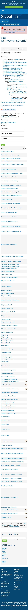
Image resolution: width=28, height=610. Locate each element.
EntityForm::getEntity (6, 295)
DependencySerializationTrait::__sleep (10, 264)
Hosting (16, 574)
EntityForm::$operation (6, 274)
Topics (3, 549)
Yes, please (8, 6)
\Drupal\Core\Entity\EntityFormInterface (14, 79)
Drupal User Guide (5, 583)
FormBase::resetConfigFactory (8, 370)
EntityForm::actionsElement (7, 280)
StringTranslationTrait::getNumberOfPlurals (11, 474)
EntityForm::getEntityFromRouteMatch (10, 300)
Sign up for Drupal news (6, 574)
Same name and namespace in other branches (13, 48)
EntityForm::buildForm (6, 290)
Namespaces (5, 558)
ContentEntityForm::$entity (7, 151)
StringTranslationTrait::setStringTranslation (11, 481)
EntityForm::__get (5, 335)
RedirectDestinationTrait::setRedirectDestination (12, 461)
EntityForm (19, 76)
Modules (16, 586)
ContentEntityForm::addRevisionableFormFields (12, 164)
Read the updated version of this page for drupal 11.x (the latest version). (14, 31)
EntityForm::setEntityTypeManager (9, 325)
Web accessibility (5, 591)
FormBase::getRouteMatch (7, 359)
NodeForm (20, 91)
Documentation (4, 580)
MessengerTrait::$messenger (8, 402)
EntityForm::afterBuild (6, 286)
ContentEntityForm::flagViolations (9, 176)
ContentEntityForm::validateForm (9, 244)
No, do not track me (17, 6)
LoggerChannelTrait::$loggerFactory (9, 392)
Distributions (17, 589)
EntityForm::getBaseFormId (7, 293)
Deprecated (4, 559)
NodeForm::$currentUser (7, 407)
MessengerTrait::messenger (7, 404)
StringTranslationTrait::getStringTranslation (11, 478)
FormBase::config (5, 345)
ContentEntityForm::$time (7, 161)
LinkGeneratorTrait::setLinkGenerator (10, 389)
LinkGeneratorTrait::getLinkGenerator (10, 381)
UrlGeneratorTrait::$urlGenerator (8, 507)
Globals (3, 555)
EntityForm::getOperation (7, 308)
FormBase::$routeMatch (6, 342)
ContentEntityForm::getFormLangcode (10, 192)
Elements (4, 562)
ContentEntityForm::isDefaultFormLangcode (11, 207)
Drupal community (14, 526)
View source (3, 124)
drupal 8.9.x (4, 21)
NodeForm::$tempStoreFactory (8, 413)
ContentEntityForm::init (6, 199)
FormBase (17, 59)
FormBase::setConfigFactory (7, 373)
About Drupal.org (5, 593)
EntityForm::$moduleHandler (8, 271)
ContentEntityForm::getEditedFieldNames (11, 185)
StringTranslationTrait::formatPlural (9, 469)
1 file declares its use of (12, 105)
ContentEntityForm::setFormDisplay (9, 216)
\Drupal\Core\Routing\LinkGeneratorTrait (12, 68)
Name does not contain (6, 133)
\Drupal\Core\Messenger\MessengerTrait (12, 71)
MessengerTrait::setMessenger (8, 405)
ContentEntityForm (21, 84)
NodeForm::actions (5, 416)
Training (16, 572)
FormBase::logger (5, 361)
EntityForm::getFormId (6, 304)
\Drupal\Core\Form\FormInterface (11, 61)
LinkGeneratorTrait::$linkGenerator (9, 379)
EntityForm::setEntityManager (8, 322)
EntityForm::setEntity (6, 319)
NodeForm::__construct (6, 445)
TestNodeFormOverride (16, 98)
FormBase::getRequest (6, 357)
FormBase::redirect (5, 365)
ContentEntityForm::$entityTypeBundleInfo (11, 158)
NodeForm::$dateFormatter (7, 410)
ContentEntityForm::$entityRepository (10, 154)
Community (17, 569)
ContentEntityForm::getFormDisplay (9, 188)
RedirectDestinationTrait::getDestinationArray (12, 453)
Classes (3, 551)
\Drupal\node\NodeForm (17, 100)
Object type (4, 138)
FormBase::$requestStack (7, 340)
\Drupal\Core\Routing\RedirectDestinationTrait (14, 72)
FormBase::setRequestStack (7, 376)
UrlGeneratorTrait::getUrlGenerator (9, 509)
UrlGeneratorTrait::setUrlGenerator (9, 513)
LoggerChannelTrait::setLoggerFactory (10, 399)
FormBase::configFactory (7, 349)
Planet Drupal (4, 571)
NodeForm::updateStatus (7, 441)
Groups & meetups (18, 577)
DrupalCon (16, 578)
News (2, 569)
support (11, 525)
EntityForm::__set (5, 337)
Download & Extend (19, 582)
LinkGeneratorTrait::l (6, 384)
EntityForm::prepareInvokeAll (8, 311)
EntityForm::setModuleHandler (8, 328)
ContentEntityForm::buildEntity (8, 169)
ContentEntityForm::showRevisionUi (9, 221)
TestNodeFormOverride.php (10, 24)
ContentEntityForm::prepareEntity (9, 212)
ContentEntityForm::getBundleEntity (9, 181)
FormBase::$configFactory (7, 338)
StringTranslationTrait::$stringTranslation (11, 465)
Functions (4, 552)
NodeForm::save (5, 435)
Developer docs (4, 584)
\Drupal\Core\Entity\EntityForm (14, 89)
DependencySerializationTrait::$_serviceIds (11, 261)
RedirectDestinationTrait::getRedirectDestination (12, 458)
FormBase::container (6, 352)
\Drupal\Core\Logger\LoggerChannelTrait (12, 69)
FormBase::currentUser (6, 355)
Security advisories (5, 575)
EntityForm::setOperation (7, 332)
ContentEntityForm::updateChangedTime (10, 226)
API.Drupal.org (4, 586)
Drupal (17, 605)
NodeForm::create (5, 420)
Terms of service (4, 595)
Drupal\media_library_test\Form (8, 122)
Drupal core (17, 584)
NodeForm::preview (5, 429)
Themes (16, 587)
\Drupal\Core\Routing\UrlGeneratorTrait (14, 75)
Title (12, 148)
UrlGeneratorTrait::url (6, 517)
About (2, 589)
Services (4, 561)
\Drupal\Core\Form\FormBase (16, 81)
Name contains (4, 128)
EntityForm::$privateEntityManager (9, 277)
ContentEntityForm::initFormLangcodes (10, 203)
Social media (4, 572)
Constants (4, 554)
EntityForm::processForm (7, 315)
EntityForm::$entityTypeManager (8, 268)
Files (3, 557)
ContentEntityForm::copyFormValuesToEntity (12, 173)
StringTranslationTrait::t (7, 485)
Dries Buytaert (17, 606)
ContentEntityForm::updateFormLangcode (11, 231)
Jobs (2, 577)
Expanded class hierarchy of (13, 102)
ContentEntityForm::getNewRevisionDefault (11, 195)
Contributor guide (18, 575)
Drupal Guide (4, 581)
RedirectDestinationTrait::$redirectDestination (12, 448)
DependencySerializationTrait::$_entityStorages (12, 256)
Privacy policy (4, 596)
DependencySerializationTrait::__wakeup (10, 266)
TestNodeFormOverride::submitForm (9, 497)
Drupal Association (5, 592)
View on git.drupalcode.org (9, 109)
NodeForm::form (5, 424)
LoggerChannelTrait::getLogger (8, 395)
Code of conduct (18, 580)
